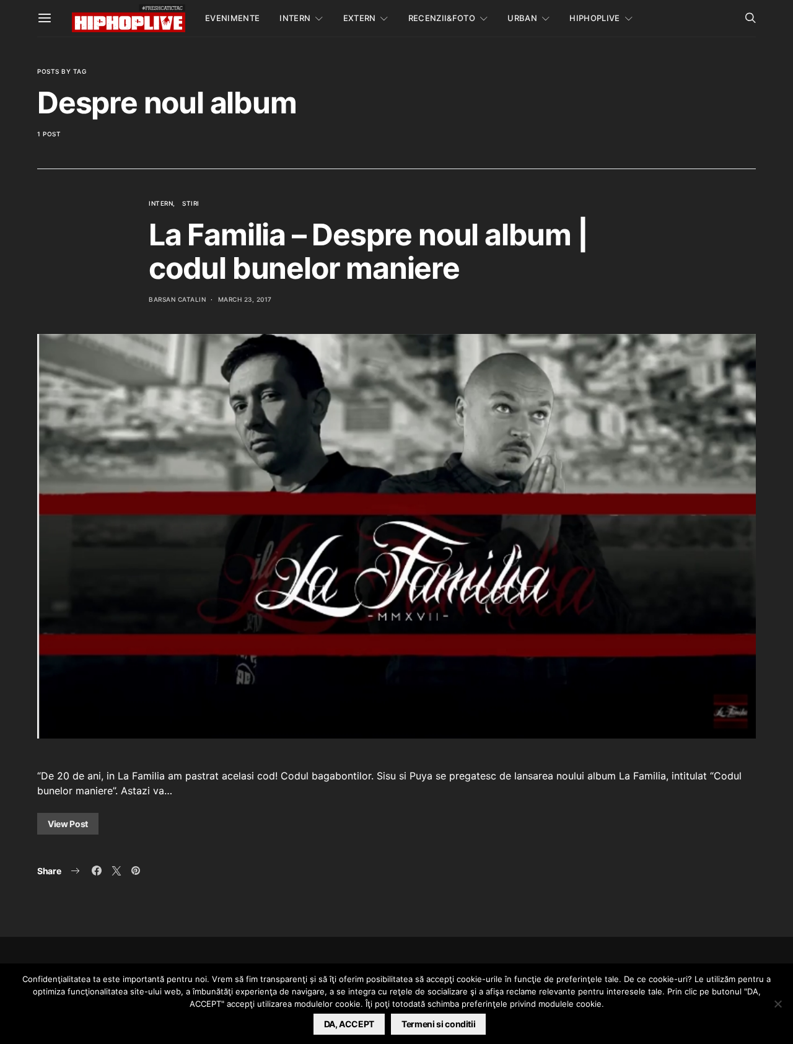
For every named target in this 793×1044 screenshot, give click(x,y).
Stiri (190, 203)
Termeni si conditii (438, 1024)
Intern (294, 18)
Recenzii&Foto (441, 18)
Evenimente (232, 18)
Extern (359, 18)
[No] (777, 1004)
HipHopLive (594, 18)
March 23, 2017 (245, 299)
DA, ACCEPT (349, 1024)
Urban (522, 18)
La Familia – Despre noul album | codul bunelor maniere (368, 251)
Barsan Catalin (177, 299)
